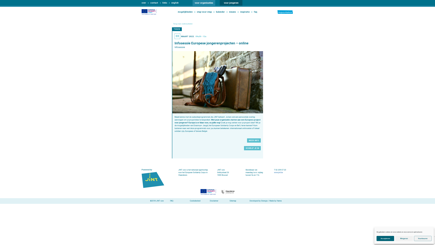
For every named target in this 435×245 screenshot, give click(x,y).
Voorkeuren (423, 239)
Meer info (254, 140)
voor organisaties (204, 2)
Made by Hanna (275, 201)
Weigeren (404, 239)
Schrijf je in (252, 148)
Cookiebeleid (195, 201)
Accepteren (385, 239)
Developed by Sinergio (259, 201)
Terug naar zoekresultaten (183, 24)
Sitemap (233, 201)
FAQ (171, 201)
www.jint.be (278, 172)
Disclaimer (214, 201)
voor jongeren (231, 2)
